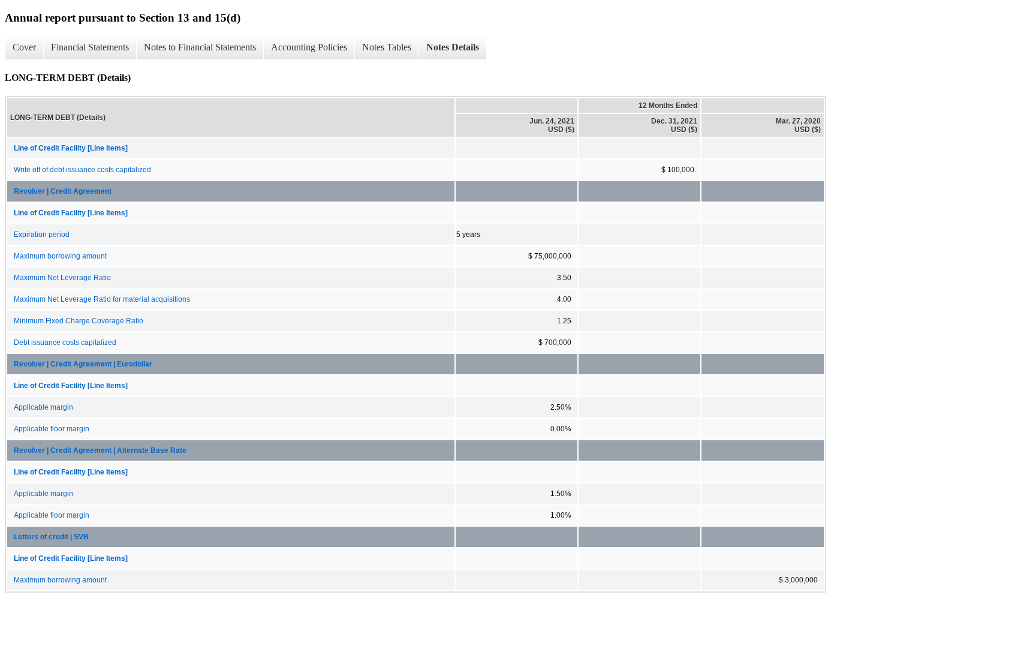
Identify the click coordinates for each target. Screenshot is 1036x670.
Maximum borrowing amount (60, 256)
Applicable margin (43, 407)
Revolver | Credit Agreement (63, 191)
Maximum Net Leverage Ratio (62, 277)
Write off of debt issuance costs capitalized (82, 169)
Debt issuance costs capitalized (65, 342)
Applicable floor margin (51, 428)
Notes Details (452, 47)
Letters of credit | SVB (51, 536)
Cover (24, 47)
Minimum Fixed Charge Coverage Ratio (78, 321)
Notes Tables (386, 47)
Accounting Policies (309, 47)
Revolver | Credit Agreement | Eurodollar (83, 364)
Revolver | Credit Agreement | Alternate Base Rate (100, 450)
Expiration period (42, 234)
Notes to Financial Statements (200, 47)
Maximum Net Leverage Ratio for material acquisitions (102, 299)
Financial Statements (90, 47)
